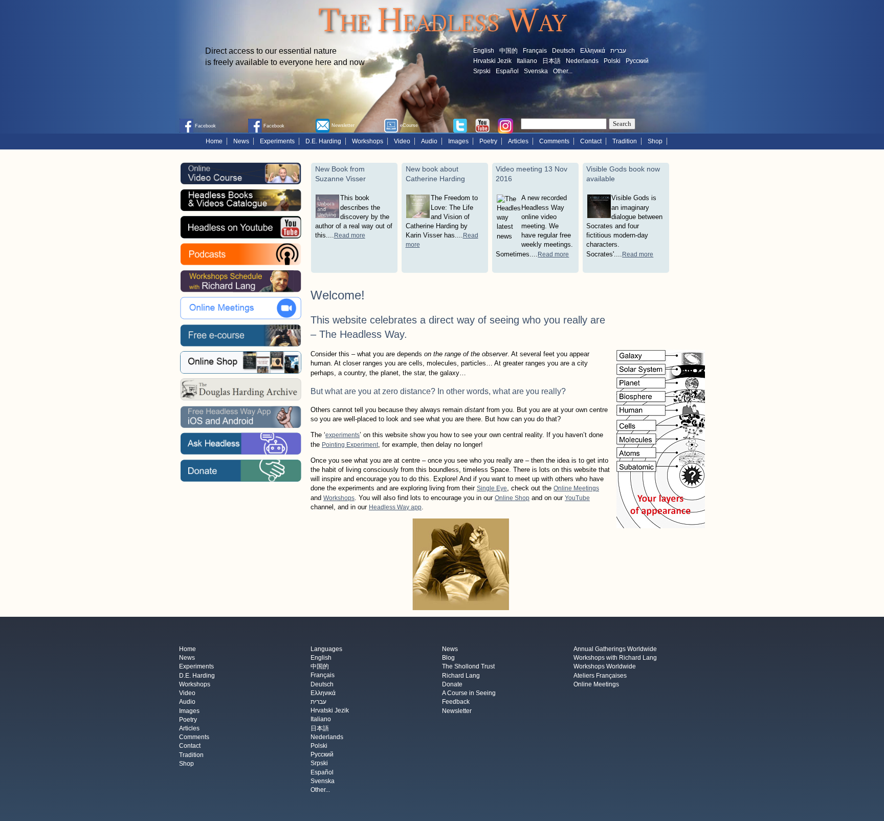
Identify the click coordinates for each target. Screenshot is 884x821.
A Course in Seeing (469, 693)
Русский (637, 60)
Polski (612, 60)
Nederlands (582, 60)
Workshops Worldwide (604, 667)
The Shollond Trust (468, 667)
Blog (448, 658)
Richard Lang (461, 675)
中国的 (508, 50)
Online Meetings (576, 488)
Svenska (536, 71)
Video (402, 141)
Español (507, 71)
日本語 (551, 60)
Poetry (488, 141)
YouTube (577, 498)
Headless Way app (395, 507)
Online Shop (512, 498)
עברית (618, 50)
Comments (554, 141)
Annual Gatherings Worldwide (615, 649)
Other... (562, 71)
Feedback (456, 702)
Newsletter (457, 711)
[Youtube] (482, 124)
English (483, 50)
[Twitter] (460, 124)
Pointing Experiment (350, 444)
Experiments (277, 141)
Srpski (482, 71)
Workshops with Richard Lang (615, 658)
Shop (655, 141)
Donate (452, 684)
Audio (429, 141)
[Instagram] (505, 125)
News (241, 141)
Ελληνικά (592, 50)
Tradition (624, 141)
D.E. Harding (323, 141)
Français (535, 50)
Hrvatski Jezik (492, 60)
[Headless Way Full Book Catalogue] (240, 200)
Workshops (367, 141)
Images (458, 141)
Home (214, 141)
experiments (342, 435)
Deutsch (563, 50)
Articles (518, 141)
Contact (591, 141)
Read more (349, 235)
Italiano (527, 60)
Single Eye (492, 488)
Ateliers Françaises (600, 675)
